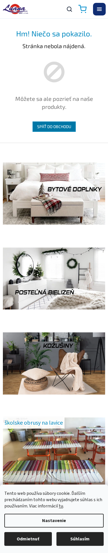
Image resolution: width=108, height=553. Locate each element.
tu (61, 506)
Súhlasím (80, 539)
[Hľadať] (69, 9)
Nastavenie (54, 520)
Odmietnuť (28, 539)
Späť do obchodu (54, 126)
